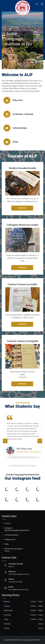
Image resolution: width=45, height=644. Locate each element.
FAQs (7, 544)
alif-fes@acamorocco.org (18, 588)
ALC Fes (8, 523)
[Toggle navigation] (42, 4)
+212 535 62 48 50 (15, 580)
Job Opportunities (11, 535)
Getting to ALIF (10, 539)
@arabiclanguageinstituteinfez (22, 474)
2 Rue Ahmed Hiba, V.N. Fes (18, 572)
